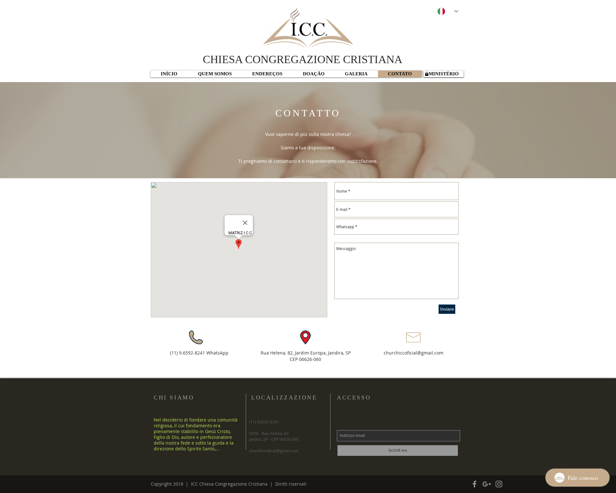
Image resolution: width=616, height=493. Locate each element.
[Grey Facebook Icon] (474, 484)
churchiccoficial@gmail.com (413, 353)
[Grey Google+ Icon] (486, 484)
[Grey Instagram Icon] (498, 484)
